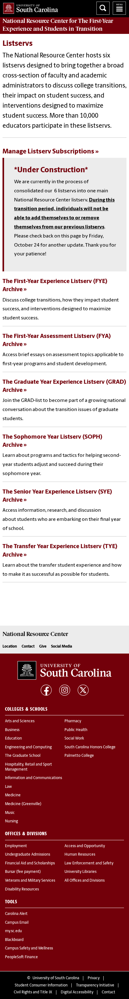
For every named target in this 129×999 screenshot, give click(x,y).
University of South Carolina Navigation (119, 8)
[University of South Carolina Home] (29, 7)
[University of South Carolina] (64, 670)
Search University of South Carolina (103, 8)
